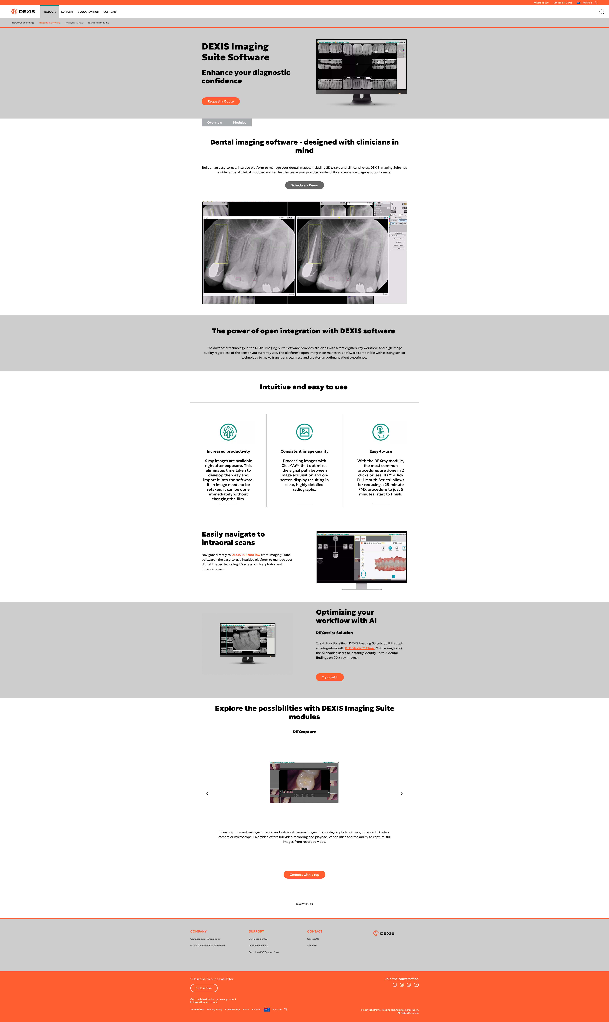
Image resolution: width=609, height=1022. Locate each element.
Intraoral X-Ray (74, 22)
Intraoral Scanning (22, 22)
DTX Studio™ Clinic (360, 648)
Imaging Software (49, 22)
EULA (246, 1009)
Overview (214, 122)
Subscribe (204, 988)
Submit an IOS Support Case (264, 952)
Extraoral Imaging (98, 22)
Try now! (328, 677)
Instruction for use (258, 945)
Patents (256, 1009)
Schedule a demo (562, 3)
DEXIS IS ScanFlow (246, 555)
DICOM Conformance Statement (207, 945)
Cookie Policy (232, 1009)
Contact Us (313, 938)
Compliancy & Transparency (205, 938)
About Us (312, 945)
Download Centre (258, 938)
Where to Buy (541, 3)
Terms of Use (197, 1009)
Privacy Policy (214, 1009)
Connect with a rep (304, 875)
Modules (239, 122)
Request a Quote (221, 101)
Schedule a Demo (304, 185)
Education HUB (88, 11)
